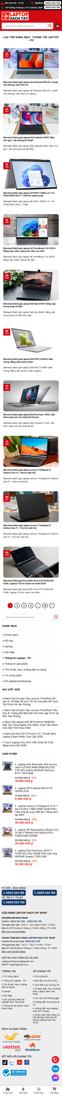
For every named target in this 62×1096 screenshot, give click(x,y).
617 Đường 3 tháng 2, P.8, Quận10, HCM (23, 7)
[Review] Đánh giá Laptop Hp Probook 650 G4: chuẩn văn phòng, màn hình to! (30, 83)
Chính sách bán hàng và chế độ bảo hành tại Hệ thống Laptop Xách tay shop (46, 1019)
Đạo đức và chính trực (46, 980)
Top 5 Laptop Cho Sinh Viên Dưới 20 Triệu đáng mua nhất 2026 (28, 744)
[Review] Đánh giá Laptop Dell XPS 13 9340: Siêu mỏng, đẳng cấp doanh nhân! (28, 360)
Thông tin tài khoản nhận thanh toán (15, 1007)
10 (45, 605)
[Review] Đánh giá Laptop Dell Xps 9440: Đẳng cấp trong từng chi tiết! (29, 305)
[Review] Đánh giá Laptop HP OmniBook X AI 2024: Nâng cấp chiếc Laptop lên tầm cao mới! (29, 249)
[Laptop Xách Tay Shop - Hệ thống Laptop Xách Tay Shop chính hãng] (15, 16)
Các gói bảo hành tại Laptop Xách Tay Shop (13, 1000)
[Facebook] (26, 1062)
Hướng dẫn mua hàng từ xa (46, 1003)
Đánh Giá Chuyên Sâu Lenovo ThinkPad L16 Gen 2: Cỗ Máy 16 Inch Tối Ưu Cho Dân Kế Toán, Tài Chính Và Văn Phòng (30, 701)
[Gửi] (50, 26)
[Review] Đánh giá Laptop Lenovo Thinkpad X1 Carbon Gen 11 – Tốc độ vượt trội (27, 526)
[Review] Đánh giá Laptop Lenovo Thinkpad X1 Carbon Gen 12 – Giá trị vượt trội (27, 471)
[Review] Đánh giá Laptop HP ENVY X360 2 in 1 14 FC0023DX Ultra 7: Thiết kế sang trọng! (28, 194)
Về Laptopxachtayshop (18, 681)
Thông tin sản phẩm (16, 663)
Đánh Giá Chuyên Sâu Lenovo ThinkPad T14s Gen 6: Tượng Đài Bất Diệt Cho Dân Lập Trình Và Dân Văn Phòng (30, 713)
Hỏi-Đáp (9, 652)
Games (9, 646)
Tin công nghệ (13, 675)
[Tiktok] (4, 1062)
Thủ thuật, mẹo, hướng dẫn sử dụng (25, 669)
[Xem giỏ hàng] (57, 26)
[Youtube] (19, 1062)
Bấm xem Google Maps (13, 931)
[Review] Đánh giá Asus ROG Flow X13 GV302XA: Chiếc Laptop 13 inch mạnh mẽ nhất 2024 (28, 582)
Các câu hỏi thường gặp (47, 998)
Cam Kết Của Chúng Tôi (47, 985)
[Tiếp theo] (52, 605)
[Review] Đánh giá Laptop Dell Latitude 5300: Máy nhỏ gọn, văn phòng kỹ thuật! (29, 139)
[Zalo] (12, 1062)
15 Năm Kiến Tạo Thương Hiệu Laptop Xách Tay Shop (46, 991)
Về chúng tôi (41, 976)
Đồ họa (9, 640)
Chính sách (11, 634)
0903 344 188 (52, 3)
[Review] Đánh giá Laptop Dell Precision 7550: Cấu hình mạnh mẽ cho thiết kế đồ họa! (29, 416)
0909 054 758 (14, 902)
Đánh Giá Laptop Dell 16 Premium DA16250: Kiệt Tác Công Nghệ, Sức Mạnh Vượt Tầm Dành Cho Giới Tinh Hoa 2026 (30, 724)
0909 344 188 (52, 7)
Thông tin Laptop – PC (18, 658)
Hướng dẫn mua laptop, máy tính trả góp (46, 1009)
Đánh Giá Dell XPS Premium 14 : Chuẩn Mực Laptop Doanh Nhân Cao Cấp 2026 (29, 735)
